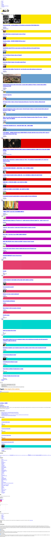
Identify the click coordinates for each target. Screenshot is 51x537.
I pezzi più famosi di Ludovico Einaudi (6, 435)
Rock (2, 488)
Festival (2, 469)
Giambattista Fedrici (4, 470)
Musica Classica (3, 482)
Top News (10, 154)
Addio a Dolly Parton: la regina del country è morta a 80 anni (14, 34)
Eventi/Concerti (3, 466)
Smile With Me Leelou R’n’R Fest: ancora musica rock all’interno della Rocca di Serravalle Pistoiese (21, 48)
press (2, 515)
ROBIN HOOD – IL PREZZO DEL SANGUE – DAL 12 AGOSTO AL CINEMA (15, 182)
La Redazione (4, 35)
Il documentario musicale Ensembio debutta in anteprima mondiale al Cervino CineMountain (20, 196)
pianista (45, 455)
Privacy (2, 517)
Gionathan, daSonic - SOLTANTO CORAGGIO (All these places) (8, 385)
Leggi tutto (31, 520)
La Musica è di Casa (4, 475)
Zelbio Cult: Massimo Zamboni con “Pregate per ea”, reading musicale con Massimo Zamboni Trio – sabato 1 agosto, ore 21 (26, 220)
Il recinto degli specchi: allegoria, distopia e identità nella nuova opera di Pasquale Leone (19, 248)
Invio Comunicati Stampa (4, 379)
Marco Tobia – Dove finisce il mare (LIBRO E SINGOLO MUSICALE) (14, 234)
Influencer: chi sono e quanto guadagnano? (11, 294)
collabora (2, 516)
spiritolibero (4, 295)
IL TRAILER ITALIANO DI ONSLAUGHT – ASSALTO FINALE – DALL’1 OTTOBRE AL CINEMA (18, 168)
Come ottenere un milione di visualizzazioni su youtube (13, 368)
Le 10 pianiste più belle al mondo (5, 422)
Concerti (7, 455)
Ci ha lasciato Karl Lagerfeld (8, 287)
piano (47, 455)
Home (1, 391)
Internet (2, 5)
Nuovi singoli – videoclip (4, 485)
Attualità (4, 28)
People (43, 455)
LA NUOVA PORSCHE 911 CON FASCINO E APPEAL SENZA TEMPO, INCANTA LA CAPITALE (18, 279)
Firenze (18, 455)
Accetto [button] (29, 520)
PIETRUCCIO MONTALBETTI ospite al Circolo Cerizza (12, 255)
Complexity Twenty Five (7, 94)
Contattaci (2, 6)
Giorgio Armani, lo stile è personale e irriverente (12, 308)
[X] (1, 499)
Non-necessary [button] (2, 533)
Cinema (2, 2)
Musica (2, 13)
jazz (19, 455)
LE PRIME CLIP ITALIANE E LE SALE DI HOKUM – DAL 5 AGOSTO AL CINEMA (16, 189)
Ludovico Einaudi (23, 455)
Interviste (2, 473)
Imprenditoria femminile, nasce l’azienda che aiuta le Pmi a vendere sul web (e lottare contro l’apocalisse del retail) (24, 347)
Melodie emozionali (4, 479)
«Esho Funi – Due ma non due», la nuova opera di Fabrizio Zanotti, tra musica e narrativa (19, 227)
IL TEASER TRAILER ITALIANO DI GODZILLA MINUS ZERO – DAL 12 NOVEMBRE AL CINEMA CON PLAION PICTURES (22, 175)
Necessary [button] (1, 529)
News (7, 28)
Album (2, 459)
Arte (2, 1)
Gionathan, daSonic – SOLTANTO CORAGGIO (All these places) (14, 41)
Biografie (2, 463)
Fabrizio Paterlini (15, 455)
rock (48, 455)
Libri (2, 3)
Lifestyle (2, 4)
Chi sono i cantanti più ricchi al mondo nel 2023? (7, 442)
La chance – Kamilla (3, 403)
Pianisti (2, 486)
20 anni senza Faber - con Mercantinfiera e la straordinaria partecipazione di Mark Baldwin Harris (21, 25)
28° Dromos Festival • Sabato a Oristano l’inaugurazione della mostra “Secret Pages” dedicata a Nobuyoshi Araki (24, 101)
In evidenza (3, 471)
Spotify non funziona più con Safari (9, 330)
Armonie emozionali (4, 460)
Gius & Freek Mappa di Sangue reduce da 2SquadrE (12, 55)
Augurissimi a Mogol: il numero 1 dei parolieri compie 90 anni (14, 62)
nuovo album (33, 455)
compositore (4, 455)
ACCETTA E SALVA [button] (2, 536)
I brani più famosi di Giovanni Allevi (5, 428)
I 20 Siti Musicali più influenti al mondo (10, 361)
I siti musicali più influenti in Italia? (9, 354)
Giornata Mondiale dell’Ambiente (9, 301)
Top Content (7, 154)
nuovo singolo (38, 455)
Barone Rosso (3, 462)
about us (2, 514)
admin (3, 272)
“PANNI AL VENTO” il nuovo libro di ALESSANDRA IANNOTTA (13, 211)
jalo (3, 332)
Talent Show (3, 490)
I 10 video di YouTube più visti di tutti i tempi (11, 375)
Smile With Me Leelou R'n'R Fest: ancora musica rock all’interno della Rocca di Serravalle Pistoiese (12, 386)
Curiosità (11, 455)
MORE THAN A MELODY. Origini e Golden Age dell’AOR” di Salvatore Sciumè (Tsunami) (18, 241)
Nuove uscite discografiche (5, 484)
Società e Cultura (3, 489)
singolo (50, 455)
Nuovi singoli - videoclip (6, 406)
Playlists (2, 487)
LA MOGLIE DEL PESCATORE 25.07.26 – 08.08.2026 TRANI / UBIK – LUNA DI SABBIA (18, 125)
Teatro (2, 491)
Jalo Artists (3, 474)
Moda (2, 480)
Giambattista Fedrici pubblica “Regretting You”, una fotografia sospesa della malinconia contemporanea (22, 69)
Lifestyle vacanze (6, 315)
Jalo (2, 513)
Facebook (2, 468)
